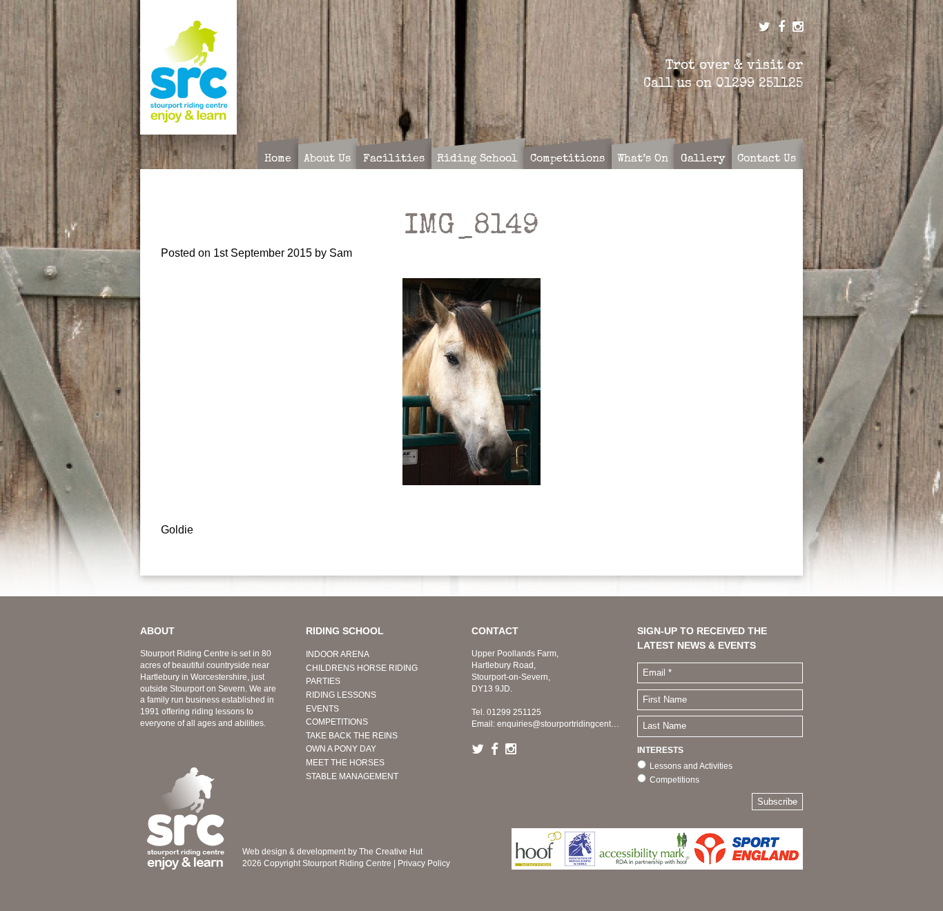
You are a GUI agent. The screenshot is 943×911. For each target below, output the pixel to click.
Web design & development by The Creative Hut (332, 851)
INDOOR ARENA (337, 654)
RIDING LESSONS (341, 695)
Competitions (674, 780)
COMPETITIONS (337, 722)
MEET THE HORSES (345, 762)
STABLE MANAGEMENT (352, 776)
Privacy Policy (424, 863)
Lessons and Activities (691, 766)
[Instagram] (514, 750)
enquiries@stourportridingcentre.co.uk (569, 724)
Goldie (177, 530)
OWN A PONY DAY (341, 749)
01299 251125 (759, 83)
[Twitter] (481, 750)
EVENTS (322, 709)
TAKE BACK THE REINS (352, 736)
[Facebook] (498, 750)
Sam (340, 253)
